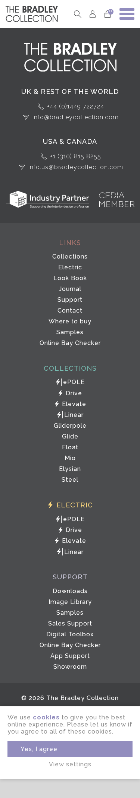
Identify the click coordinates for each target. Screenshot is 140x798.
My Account (92, 13)
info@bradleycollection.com (75, 117)
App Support (70, 655)
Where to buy (70, 321)
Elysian (70, 468)
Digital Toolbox (70, 634)
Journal (70, 288)
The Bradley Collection (32, 14)
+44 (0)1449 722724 (75, 106)
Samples (70, 332)
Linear (74, 414)
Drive (74, 393)
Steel (70, 479)
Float (70, 447)
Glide (70, 436)
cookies (46, 717)
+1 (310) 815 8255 (75, 156)
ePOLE (74, 382)
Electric (70, 267)
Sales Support (70, 623)
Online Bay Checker (70, 342)
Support (70, 299)
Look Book (70, 278)
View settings (70, 764)
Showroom (70, 666)
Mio (70, 458)
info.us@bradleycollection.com (75, 167)
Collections (70, 256)
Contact (70, 310)
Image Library (70, 601)
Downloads (70, 591)
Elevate (74, 404)
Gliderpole (70, 425)
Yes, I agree (39, 749)
